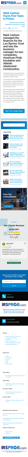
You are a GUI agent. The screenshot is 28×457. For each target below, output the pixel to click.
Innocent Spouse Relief (11, 338)
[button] (24, 2)
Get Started (8, 206)
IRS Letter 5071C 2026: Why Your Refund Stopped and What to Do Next (17, 172)
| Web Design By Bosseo (17, 451)
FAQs (7, 360)
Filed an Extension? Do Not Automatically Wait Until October (16, 145)
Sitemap (8, 433)
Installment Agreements (11, 344)
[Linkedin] (11, 438)
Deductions (8, 24)
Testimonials (9, 357)
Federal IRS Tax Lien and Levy (13, 336)
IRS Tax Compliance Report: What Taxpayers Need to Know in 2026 (16, 163)
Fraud (14, 24)
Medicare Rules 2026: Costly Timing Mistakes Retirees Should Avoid (16, 181)
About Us (8, 359)
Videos (7, 356)
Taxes (23, 26)
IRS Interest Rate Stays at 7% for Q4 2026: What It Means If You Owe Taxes (17, 137)
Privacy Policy (9, 431)
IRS (17, 24)
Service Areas (9, 363)
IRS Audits (8, 339)
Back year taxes (14, 22)
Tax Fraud (22, 24)
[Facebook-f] (4, 438)
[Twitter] (6, 438)
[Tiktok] (16, 438)
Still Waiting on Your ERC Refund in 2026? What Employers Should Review (17, 154)
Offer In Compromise (11, 341)
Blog (7, 362)
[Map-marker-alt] (14, 438)
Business (22, 22)
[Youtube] (9, 438)
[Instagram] (19, 438)
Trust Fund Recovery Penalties (13, 342)
